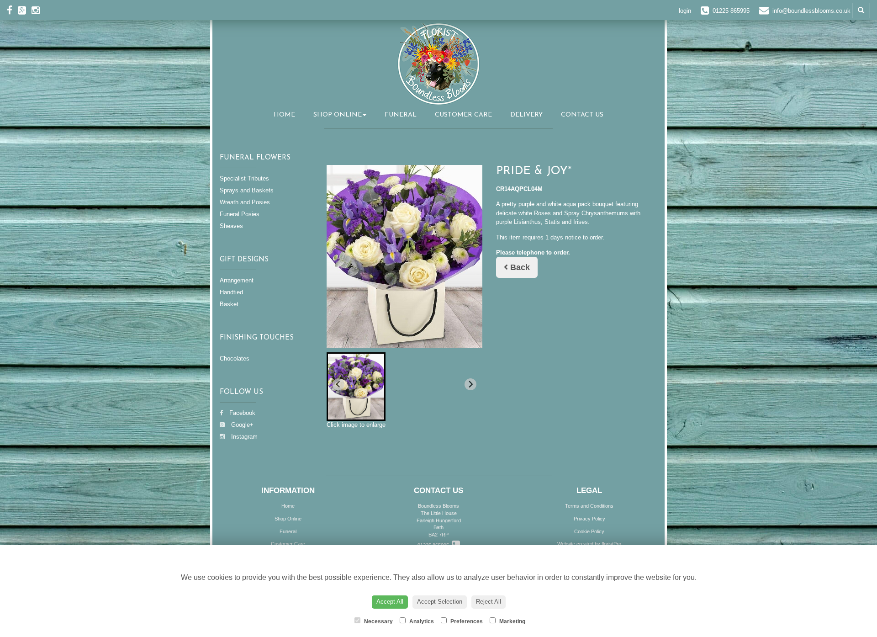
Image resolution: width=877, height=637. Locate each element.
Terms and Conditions (589, 506)
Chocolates (234, 358)
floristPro (611, 544)
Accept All (389, 601)
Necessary (378, 621)
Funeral (401, 114)
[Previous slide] (338, 384)
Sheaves (231, 226)
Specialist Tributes (244, 178)
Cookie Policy (589, 531)
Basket (229, 304)
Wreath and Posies (245, 202)
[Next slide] (470, 384)
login (685, 10)
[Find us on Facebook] (12, 10)
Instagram (243, 436)
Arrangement (237, 280)
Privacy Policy (589, 518)
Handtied (231, 292)
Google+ (241, 424)
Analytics (421, 621)
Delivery (526, 114)
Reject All (488, 601)
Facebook (241, 412)
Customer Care (463, 114)
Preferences (466, 621)
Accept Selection (439, 601)
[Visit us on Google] (25, 10)
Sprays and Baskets (247, 190)
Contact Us (582, 114)
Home (284, 114)
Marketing (511, 621)
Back (519, 267)
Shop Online (337, 114)
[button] (356, 386)
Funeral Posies (239, 214)
